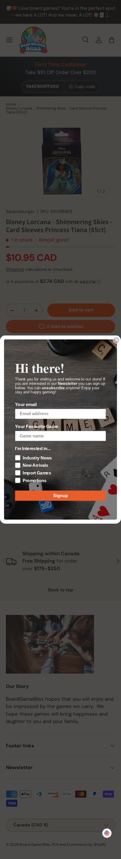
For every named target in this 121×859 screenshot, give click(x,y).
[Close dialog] (116, 340)
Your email (25, 404)
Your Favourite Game (36, 427)
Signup (60, 495)
